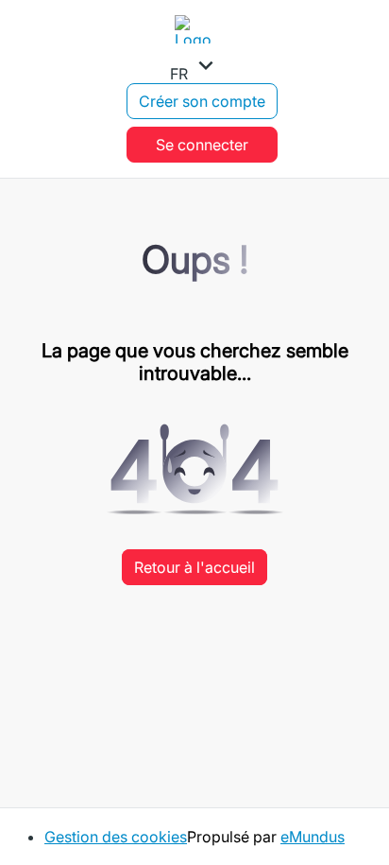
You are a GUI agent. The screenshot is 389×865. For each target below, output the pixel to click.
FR (195, 67)
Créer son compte (202, 101)
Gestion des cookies (115, 836)
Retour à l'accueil (194, 567)
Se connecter (202, 144)
